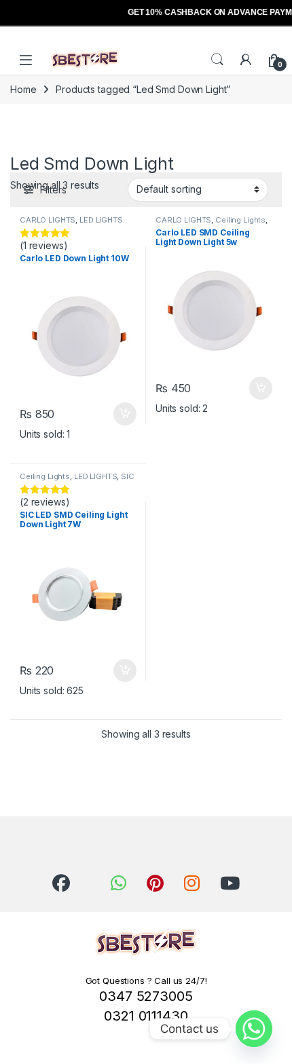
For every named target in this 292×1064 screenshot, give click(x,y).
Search (217, 59)
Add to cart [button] (124, 413)
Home (23, 89)
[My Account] (245, 60)
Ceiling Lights (240, 220)
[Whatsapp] (254, 1028)
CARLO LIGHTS (47, 220)
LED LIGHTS (101, 220)
